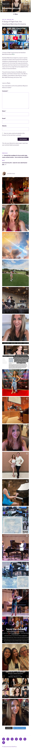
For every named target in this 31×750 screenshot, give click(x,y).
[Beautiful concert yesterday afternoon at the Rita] (15, 657)
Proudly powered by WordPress (9, 746)
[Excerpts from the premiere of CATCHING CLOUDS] (15, 547)
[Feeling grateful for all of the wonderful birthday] (15, 437)
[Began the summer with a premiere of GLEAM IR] (15, 245)
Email (4, 118)
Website (4, 126)
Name (4, 111)
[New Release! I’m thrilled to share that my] (15, 520)
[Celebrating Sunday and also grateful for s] (15, 218)
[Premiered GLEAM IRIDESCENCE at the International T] (15, 410)
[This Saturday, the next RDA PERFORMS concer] (15, 684)
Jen (13, 19)
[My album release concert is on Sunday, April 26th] (15, 575)
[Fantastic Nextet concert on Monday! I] (15, 602)
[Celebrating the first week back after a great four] (15, 190)
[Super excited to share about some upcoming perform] (15, 629)
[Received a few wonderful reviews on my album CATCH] (15, 355)
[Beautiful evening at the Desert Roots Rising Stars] (15, 382)
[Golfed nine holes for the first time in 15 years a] (15, 272)
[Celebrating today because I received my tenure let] (15, 712)
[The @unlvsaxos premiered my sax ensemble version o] (15, 465)
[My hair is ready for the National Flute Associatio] (15, 327)
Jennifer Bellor (11, 8)
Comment (5, 91)
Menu (16, 14)
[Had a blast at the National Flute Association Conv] (15, 300)
